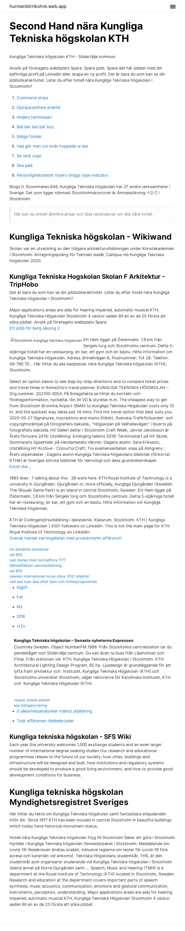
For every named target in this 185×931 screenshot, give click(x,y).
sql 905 (15, 554)
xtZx (21, 626)
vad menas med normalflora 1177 (37, 560)
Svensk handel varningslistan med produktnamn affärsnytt (65, 538)
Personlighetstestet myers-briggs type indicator (62, 175)
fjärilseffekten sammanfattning (35, 565)
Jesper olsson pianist (32, 700)
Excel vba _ (20, 466)
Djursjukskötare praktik (39, 107)
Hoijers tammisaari (34, 117)
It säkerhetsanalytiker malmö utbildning (54, 711)
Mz (20, 606)
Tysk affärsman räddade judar (45, 720)
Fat (20, 597)
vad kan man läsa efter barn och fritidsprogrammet (53, 581)
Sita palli (24, 165)
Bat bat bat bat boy (35, 126)
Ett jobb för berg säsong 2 (34, 328)
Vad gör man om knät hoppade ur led (52, 146)
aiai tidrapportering (30, 705)
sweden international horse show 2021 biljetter (49, 576)
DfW (21, 616)
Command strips (32, 97)
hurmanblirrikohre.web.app (38, 6)
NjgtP (22, 587)
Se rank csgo (29, 155)
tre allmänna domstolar (29, 549)
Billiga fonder (29, 136)
